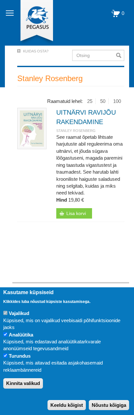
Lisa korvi (76, 213)
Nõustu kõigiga (109, 405)
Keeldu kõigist (66, 405)
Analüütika (21, 334)
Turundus (20, 356)
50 (102, 101)
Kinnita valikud (23, 383)
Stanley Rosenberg (76, 131)
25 (89, 101)
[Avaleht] (33, 23)
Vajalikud (19, 313)
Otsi (120, 55)
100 (117, 101)
